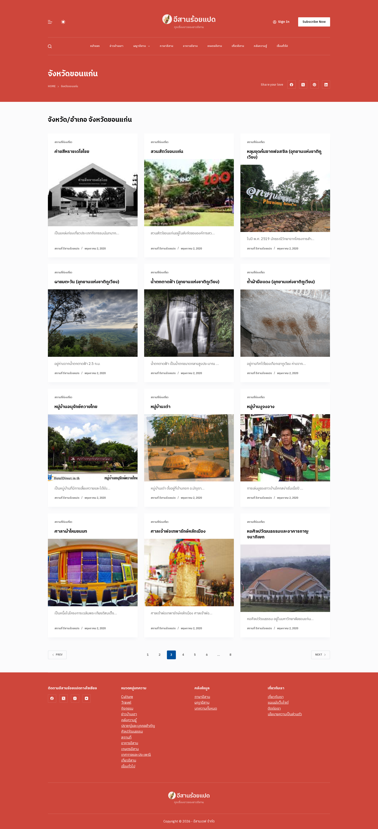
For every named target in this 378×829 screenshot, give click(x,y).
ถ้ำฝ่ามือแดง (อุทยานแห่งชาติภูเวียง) (281, 282)
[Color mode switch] (63, 22)
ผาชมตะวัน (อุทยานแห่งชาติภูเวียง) (86, 282)
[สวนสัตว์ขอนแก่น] (189, 192)
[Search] (50, 46)
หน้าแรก (95, 46)
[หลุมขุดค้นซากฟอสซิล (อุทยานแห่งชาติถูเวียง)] (285, 198)
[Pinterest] (314, 84)
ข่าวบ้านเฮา (116, 46)
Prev (59, 655)
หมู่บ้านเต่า (160, 406)
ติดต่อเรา (274, 709)
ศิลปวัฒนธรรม (132, 732)
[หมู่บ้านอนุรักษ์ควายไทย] (93, 448)
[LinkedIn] (326, 84)
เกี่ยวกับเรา (276, 697)
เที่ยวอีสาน (238, 46)
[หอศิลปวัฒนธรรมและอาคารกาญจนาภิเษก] (285, 578)
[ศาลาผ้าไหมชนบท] (93, 572)
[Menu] (50, 22)
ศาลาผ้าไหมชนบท (70, 531)
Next (318, 655)
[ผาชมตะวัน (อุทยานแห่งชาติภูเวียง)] (93, 323)
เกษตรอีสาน (214, 46)
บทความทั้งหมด (205, 709)
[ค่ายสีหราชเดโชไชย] (93, 192)
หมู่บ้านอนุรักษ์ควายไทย (75, 406)
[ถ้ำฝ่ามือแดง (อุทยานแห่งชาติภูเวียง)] (285, 323)
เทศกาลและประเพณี (136, 755)
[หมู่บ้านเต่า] (189, 448)
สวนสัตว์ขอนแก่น (167, 151)
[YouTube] (86, 698)
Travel (126, 703)
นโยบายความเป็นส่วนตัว (285, 714)
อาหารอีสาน (190, 46)
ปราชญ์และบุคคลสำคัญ (138, 726)
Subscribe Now (314, 22)
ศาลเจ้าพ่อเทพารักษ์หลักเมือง (178, 531)
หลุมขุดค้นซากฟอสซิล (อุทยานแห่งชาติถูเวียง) (284, 154)
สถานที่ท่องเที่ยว (63, 142)
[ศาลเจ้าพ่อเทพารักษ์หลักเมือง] (189, 572)
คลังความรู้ (260, 46)
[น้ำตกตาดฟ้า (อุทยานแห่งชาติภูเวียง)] (189, 323)
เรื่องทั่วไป (282, 46)
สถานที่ (126, 738)
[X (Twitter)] (303, 84)
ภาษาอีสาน (166, 46)
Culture (127, 697)
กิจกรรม (127, 709)
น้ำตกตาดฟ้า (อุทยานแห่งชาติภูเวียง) (185, 282)
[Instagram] (75, 698)
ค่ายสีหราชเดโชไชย (71, 151)
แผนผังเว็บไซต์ (278, 703)
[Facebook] (291, 84)
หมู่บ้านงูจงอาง (261, 406)
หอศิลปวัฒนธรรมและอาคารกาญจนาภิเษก (277, 534)
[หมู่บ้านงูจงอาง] (285, 448)
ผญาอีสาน (139, 46)
